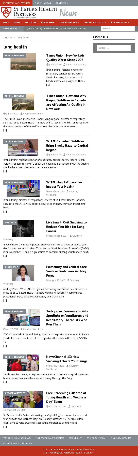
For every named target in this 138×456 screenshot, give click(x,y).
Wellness (30, 22)
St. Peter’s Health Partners (16, 3)
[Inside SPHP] (23, 273)
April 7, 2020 (12, 329)
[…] (48, 84)
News (17, 22)
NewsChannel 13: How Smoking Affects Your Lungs (66, 358)
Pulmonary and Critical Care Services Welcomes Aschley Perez (66, 271)
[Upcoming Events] (23, 399)
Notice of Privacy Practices (50, 438)
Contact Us (61, 3)
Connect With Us (93, 22)
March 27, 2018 (56, 365)
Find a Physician (43, 3)
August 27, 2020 (57, 280)
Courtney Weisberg (76, 64)
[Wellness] (23, 228)
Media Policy (75, 438)
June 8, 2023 (55, 64)
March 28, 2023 (56, 191)
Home (6, 22)
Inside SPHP (47, 22)
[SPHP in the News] (23, 61)
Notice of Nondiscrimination (17, 443)
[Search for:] (118, 28)
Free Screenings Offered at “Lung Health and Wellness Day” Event (66, 397)
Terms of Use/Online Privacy (17, 438)
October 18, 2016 (57, 406)
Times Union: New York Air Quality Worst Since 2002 (65, 57)
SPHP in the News (69, 22)
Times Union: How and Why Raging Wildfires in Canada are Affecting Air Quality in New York (66, 102)
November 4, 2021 (58, 235)
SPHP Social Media (96, 438)
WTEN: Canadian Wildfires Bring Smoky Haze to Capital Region (67, 145)
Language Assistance (120, 438)
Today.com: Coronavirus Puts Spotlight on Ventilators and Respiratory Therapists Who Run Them (67, 317)
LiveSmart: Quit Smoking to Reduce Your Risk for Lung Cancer (66, 226)
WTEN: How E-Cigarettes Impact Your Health (64, 184)
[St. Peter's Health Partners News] (39, 17)
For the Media (119, 22)
